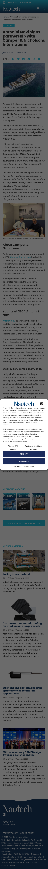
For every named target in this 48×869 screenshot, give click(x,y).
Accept (24, 454)
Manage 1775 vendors (13, 447)
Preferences (24, 461)
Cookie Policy (18, 466)
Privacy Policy (29, 466)
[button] (42, 404)
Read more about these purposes (33, 447)
